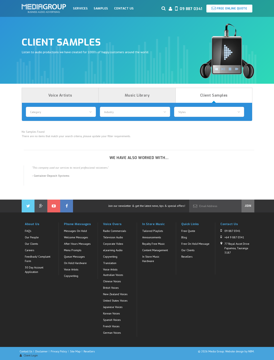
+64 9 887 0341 (234, 237)
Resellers (187, 256)
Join (248, 206)
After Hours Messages (77, 244)
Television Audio (113, 237)
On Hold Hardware (75, 263)
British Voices (111, 288)
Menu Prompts (72, 250)
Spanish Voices (112, 320)
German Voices (112, 333)
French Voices (111, 326)
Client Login (30, 355)
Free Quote (188, 231)
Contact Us (124, 8)
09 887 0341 (232, 231)
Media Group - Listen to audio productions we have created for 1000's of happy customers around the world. (44, 8)
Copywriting (71, 276)
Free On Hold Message (195, 244)
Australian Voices (113, 275)
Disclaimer (41, 351)
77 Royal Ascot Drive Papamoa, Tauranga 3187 (236, 248)
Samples (101, 8)
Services (80, 8)
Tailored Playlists (152, 231)
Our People (32, 237)
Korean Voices (111, 313)
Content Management (155, 250)
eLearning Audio (113, 250)
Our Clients (31, 244)
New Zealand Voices (115, 294)
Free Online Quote (231, 8)
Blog (184, 237)
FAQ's (28, 231)
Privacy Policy (59, 351)
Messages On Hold (75, 231)
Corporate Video (113, 244)
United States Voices (115, 300)
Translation (109, 263)
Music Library (137, 95)
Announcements (151, 237)
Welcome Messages (76, 237)
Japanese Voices (113, 307)
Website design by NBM (239, 351)
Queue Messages (74, 256)
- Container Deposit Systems (50, 175)
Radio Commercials (114, 231)
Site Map (75, 351)
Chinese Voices (112, 281)
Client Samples (214, 95)
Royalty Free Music (153, 244)
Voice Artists (60, 95)
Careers (29, 250)
